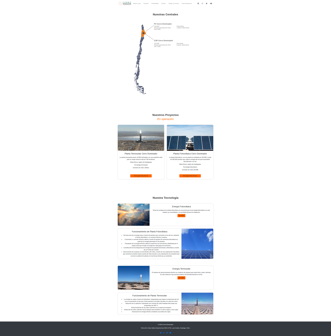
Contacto (163, 3)
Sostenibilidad (154, 3)
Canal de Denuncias (187, 3)
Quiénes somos (137, 3)
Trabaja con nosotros (173, 3)
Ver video (181, 215)
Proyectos (146, 3)
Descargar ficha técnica (141, 176)
